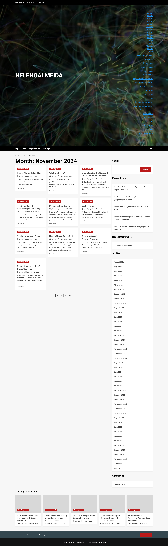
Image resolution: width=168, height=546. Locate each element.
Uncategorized (23, 169)
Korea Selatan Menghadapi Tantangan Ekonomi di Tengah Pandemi (132, 218)
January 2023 (119, 450)
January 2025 (119, 340)
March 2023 (119, 441)
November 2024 (120, 349)
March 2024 (119, 386)
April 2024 (118, 381)
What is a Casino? (89, 236)
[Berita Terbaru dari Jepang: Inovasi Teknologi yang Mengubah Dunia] (56, 504)
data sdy (149, 129)
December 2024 (120, 344)
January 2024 (119, 395)
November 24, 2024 (33, 239)
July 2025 (118, 312)
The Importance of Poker (28, 236)
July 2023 (118, 422)
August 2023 (119, 418)
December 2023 (120, 399)
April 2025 (118, 326)
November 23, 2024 (66, 239)
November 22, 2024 (98, 239)
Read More (20, 188)
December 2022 (120, 454)
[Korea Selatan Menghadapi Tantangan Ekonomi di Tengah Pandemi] (112, 504)
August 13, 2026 (60, 523)
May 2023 (118, 431)
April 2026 (118, 280)
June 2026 (118, 271)
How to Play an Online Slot (29, 173)
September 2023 (120, 413)
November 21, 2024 (33, 272)
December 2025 (120, 299)
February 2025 (120, 335)
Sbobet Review (88, 206)
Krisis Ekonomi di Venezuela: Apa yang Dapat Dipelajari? (131, 228)
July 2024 (118, 367)
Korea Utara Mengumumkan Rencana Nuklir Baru (131, 208)
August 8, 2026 (87, 521)
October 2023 (119, 409)
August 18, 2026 (32, 523)
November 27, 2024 (33, 212)
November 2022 (120, 459)
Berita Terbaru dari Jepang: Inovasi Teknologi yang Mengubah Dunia (131, 198)
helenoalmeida (39, 75)
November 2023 (120, 404)
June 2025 (118, 317)
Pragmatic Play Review (59, 206)
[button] (151, 149)
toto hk (150, 49)
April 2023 (118, 436)
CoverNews (91, 542)
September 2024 (120, 358)
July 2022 (118, 468)
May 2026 (118, 276)
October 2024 (119, 354)
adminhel (22, 176)
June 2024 (118, 372)
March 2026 (119, 285)
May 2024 (118, 376)
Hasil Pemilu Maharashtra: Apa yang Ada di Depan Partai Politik (131, 188)
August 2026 (119, 262)
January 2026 (119, 294)
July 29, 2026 (142, 523)
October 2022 (119, 464)
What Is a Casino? (57, 173)
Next (70, 295)
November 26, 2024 (66, 209)
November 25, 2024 (98, 209)
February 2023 (120, 445)
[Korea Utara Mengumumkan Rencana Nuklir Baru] (84, 504)
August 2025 (119, 308)
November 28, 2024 (98, 179)
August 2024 (119, 363)
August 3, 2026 (115, 523)
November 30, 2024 (33, 176)
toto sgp (41, 3)
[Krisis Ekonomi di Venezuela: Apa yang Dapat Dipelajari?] (140, 504)
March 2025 (119, 331)
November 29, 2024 (66, 176)
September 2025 (120, 303)
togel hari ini (19, 3)
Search (115, 160)
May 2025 (118, 321)
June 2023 (118, 427)
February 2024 (120, 390)
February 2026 (120, 289)
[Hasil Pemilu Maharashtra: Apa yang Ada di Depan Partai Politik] (28, 504)
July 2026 (118, 266)
